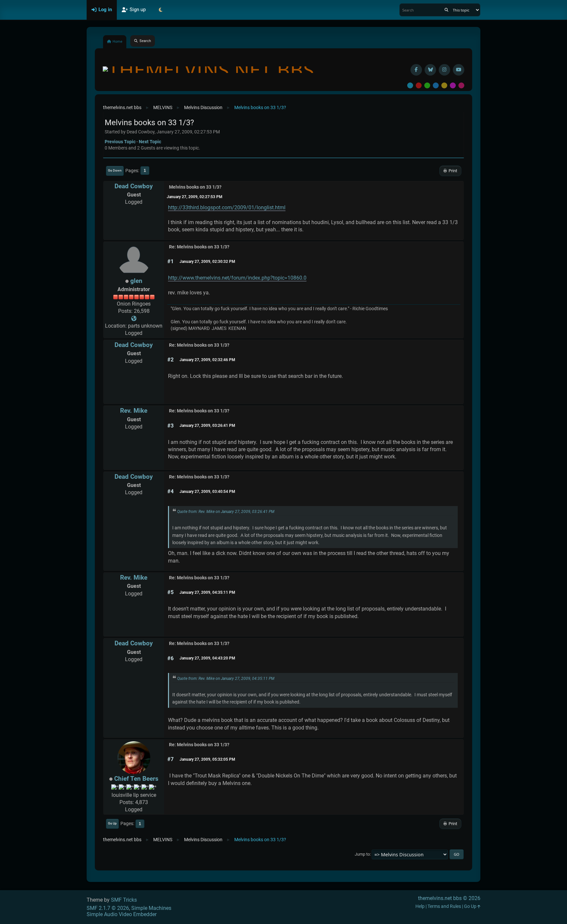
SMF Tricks (124, 900)
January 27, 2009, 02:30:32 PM (207, 261)
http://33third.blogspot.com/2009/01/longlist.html (226, 207)
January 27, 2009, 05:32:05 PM (207, 759)
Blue (436, 85)
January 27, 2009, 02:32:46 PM (207, 360)
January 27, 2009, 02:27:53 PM (194, 197)
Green (427, 85)
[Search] (446, 9)
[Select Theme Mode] (160, 10)
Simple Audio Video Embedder (122, 914)
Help (420, 906)
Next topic (150, 141)
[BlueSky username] (430, 70)
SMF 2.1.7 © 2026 (108, 908)
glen (136, 281)
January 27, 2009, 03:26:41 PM (207, 425)
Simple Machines (151, 908)
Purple (453, 85)
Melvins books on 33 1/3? (195, 187)
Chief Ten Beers (136, 778)
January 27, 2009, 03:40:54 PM (207, 491)
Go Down (115, 170)
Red (419, 85)
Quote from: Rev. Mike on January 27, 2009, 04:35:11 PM (225, 678)
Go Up (112, 823)
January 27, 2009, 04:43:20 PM (207, 658)
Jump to (362, 854)
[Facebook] (416, 70)
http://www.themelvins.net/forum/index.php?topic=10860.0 (237, 278)
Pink (461, 85)
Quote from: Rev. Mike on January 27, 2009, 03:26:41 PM (225, 511)
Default (410, 85)
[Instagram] (444, 70)
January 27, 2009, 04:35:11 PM (207, 592)
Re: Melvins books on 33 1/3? (199, 247)
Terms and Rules (444, 906)
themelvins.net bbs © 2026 (449, 898)
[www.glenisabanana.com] (133, 318)
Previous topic (120, 141)
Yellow (444, 85)
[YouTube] (458, 70)
